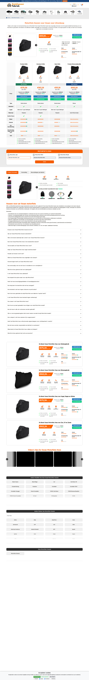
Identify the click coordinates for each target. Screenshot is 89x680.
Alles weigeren (52, 676)
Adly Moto (54, 519)
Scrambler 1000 (73, 486)
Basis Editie (57, 64)
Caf (54, 481)
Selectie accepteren (44, 676)
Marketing (53, 678)
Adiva (15, 519)
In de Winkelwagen (77, 37)
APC (54, 529)
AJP (35, 524)
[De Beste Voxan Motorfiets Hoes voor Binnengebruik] (22, 380)
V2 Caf (34, 495)
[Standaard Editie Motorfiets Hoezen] (40, 70)
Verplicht (36, 678)
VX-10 (73, 495)
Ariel (35, 534)
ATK (15, 538)
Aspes (73, 534)
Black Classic (15, 481)
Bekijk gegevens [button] (77, 34)
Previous (7, 459)
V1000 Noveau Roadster (73, 491)
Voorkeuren (47, 678)
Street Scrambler (35, 491)
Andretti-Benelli (34, 529)
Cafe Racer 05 (73, 481)
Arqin (54, 534)
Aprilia (15, 534)
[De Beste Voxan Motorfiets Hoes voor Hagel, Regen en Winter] (22, 406)
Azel (35, 538)
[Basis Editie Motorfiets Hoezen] (57, 70)
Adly (35, 519)
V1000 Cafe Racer (54, 491)
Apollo (73, 529)
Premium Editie (23, 64)
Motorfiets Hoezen (15, 17)
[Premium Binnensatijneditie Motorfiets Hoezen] (74, 70)
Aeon (73, 519)
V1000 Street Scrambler (15, 495)
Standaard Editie (41, 64)
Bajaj (74, 538)
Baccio (54, 538)
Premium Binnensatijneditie (74, 64)
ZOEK (44, 161)
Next (36, 45)
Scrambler (54, 486)
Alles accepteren (37, 676)
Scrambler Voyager (15, 491)
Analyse (41, 678)
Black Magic (34, 481)
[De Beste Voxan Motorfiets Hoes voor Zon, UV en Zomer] (22, 432)
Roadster (35, 486)
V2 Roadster (54, 495)
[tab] (12, 172)
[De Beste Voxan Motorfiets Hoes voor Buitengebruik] (22, 353)
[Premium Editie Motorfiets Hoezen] (24, 70)
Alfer (74, 524)
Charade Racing (15, 486)
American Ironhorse (15, 529)
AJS (54, 524)
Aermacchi (15, 524)
